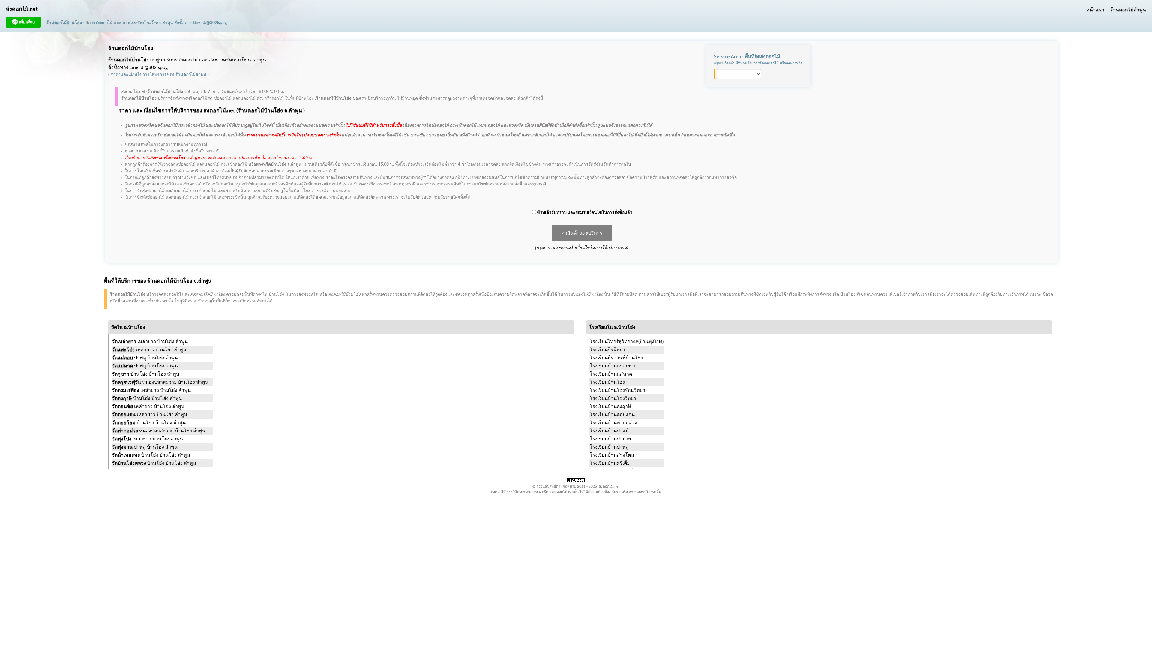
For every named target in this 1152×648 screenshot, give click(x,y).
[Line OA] (23, 26)
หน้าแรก (1095, 10)
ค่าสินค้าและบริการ (581, 233)
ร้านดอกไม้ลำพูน (1128, 10)
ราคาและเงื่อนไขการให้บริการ (139, 75)
